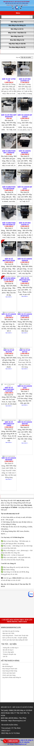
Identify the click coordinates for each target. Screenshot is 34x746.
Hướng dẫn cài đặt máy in (10, 648)
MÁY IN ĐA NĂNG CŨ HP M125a (8, 279)
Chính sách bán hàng (8, 675)
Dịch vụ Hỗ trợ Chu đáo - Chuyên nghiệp (14, 638)
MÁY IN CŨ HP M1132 (24, 351)
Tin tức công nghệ (8, 652)
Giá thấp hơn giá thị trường (10, 631)
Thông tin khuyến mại (9, 654)
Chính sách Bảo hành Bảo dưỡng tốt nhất (15, 640)
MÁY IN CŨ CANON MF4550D (9, 459)
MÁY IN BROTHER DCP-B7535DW (8, 188)
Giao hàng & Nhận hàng (9, 671)
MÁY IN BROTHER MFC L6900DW (8, 152)
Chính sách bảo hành (8, 673)
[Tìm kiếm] (31, 16)
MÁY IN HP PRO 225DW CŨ (25, 224)
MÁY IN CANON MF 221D (25, 188)
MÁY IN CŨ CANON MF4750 (25, 423)
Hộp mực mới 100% (8, 633)
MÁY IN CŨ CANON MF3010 (9, 315)
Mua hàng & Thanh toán (9, 668)
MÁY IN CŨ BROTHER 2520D (9, 260)
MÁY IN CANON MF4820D (25, 152)
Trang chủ (4, 51)
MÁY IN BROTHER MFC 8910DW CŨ (8, 224)
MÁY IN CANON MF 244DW (25, 116)
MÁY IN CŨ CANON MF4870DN (25, 315)
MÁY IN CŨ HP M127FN (9, 351)
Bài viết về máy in (8, 650)
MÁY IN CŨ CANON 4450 (25, 387)
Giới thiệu (5, 664)
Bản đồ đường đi (7, 666)
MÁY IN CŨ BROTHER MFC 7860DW (24, 280)
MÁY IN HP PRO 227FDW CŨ (25, 80)
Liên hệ (5, 656)
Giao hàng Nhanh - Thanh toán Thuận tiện (15, 635)
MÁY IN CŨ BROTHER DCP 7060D (8, 423)
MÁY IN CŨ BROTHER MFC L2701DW (8, 389)
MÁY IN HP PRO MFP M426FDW (9, 116)
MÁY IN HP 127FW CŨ (9, 80)
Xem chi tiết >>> (9, 296)
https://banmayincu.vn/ (17, 721)
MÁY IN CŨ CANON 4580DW (25, 260)
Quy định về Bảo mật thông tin (11, 677)
